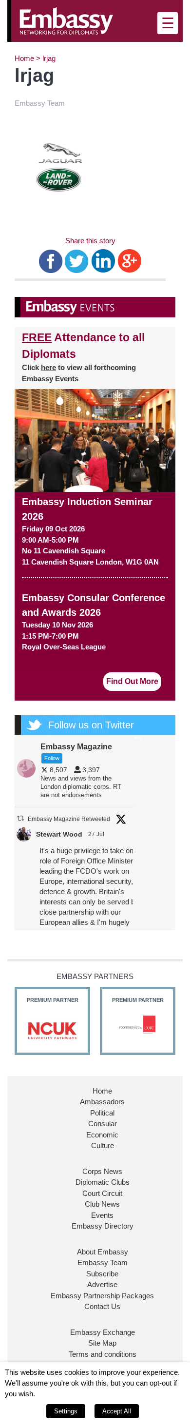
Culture (102, 1145)
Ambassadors (102, 1101)
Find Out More (132, 681)
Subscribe (102, 1274)
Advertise (102, 1284)
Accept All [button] (116, 1411)
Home (24, 58)
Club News (102, 1204)
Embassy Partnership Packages (102, 1295)
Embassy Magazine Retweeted (69, 819)
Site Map (102, 1343)
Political (102, 1113)
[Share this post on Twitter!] (77, 260)
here (48, 367)
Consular (102, 1123)
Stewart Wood (59, 834)
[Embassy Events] (95, 307)
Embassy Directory (102, 1226)
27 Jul (97, 834)
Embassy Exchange (102, 1332)
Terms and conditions (102, 1354)
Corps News (102, 1171)
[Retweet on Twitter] (20, 818)
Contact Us (102, 1306)
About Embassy (102, 1252)
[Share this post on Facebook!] (51, 260)
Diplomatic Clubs (103, 1182)
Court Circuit (102, 1193)
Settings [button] (65, 1411)
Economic (102, 1135)
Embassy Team (102, 1262)
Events (102, 1215)
